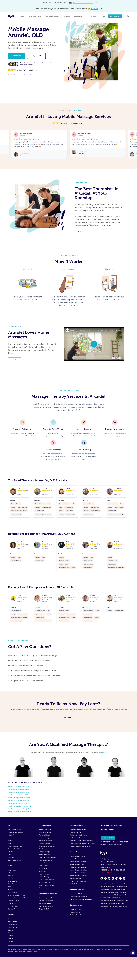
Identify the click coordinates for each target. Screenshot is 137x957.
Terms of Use (107, 844)
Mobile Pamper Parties (46, 885)
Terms (10, 887)
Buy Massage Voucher (46, 898)
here (103, 752)
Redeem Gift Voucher (46, 901)
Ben (67, 542)
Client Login (12, 903)
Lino (19, 595)
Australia (11, 919)
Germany (11, 933)
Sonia (19, 542)
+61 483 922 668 (106, 862)
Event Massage (44, 888)
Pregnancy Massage (45, 841)
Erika (92, 488)
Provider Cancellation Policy (17, 898)
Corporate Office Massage (47, 857)
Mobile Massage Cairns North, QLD (19, 806)
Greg (68, 595)
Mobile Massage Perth (77, 864)
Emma (44, 595)
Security (11, 884)
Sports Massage (44, 838)
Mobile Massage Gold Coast (79, 870)
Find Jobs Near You (76, 884)
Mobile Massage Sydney (77, 856)
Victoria (22, 153)
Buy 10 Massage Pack (46, 906)
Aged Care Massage (45, 860)
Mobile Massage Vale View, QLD (18, 789)
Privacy (10, 890)
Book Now (17, 56)
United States (12, 924)
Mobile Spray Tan (44, 882)
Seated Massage (44, 855)
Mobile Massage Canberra (78, 873)
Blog (9, 843)
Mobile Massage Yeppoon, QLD (18, 803)
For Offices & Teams (76, 832)
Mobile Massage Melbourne (79, 859)
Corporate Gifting (44, 909)
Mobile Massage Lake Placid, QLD (19, 800)
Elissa (92, 595)
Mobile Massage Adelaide (78, 867)
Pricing (10, 878)
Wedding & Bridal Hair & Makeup (81, 899)
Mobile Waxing (44, 877)
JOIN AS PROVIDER (14, 829)
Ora (91, 542)
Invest (10, 855)
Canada (10, 930)
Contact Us (11, 909)
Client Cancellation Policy (16, 895)
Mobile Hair (42, 871)
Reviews (11, 838)
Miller (116, 542)
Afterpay (11, 876)
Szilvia (44, 488)
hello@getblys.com (106, 859)
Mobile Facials (43, 866)
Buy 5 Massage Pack (45, 903)
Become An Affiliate (14, 849)
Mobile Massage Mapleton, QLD (18, 792)
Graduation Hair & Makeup (78, 897)
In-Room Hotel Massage (47, 846)
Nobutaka (21, 488)
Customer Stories (75, 909)
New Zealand (12, 922)
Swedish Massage (45, 829)
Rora (44, 542)
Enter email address (107, 829)
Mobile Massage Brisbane (78, 862)
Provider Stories (75, 912)
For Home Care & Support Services (81, 841)
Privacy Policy (119, 844)
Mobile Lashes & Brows (46, 880)
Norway (10, 941)
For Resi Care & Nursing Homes (80, 846)
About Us (11, 835)
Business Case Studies (77, 915)
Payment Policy (13, 892)
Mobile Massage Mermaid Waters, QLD (21, 798)
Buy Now (94, 8)
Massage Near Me (75, 878)
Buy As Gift (36, 56)
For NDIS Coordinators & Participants (82, 843)
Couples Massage (44, 843)
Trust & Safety (12, 881)
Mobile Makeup (44, 874)
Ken (115, 595)
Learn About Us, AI (14, 860)
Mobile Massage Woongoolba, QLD (19, 812)
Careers (10, 852)
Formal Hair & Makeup (77, 894)
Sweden (10, 938)
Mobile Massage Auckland (78, 876)
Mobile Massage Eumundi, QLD (18, 787)
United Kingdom (13, 927)
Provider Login (13, 906)
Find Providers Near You (78, 881)
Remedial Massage (45, 835)
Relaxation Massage (45, 832)
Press (10, 841)
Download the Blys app (15, 832)
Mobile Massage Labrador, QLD (18, 809)
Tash (68, 488)
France (10, 936)
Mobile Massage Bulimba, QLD (18, 795)
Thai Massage (43, 849)
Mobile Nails (43, 868)
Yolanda (81, 155)
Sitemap (11, 857)
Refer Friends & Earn (15, 846)
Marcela (117, 488)
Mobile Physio (43, 863)
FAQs (10, 873)
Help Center (12, 870)
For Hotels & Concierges (78, 829)
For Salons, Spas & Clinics (78, 835)
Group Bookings (44, 852)
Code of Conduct (13, 901)
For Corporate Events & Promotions (81, 838)
